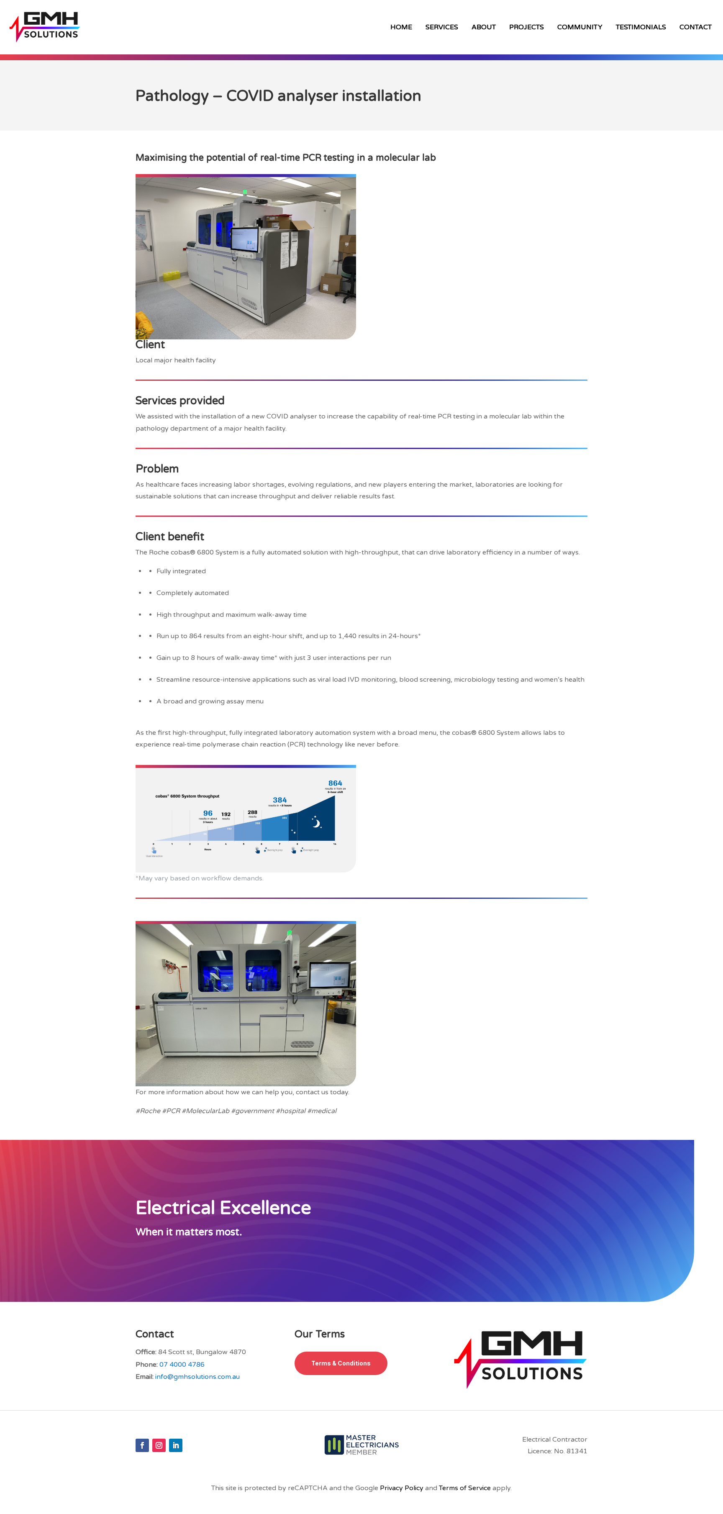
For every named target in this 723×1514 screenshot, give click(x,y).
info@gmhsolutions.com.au (197, 1377)
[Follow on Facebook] (142, 1445)
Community (579, 27)
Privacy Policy (401, 1488)
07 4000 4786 (182, 1364)
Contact (695, 27)
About (484, 27)
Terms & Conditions (341, 1363)
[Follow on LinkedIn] (175, 1445)
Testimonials (641, 27)
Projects (526, 27)
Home (401, 27)
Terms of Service (465, 1488)
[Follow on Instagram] (159, 1445)
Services (442, 27)
